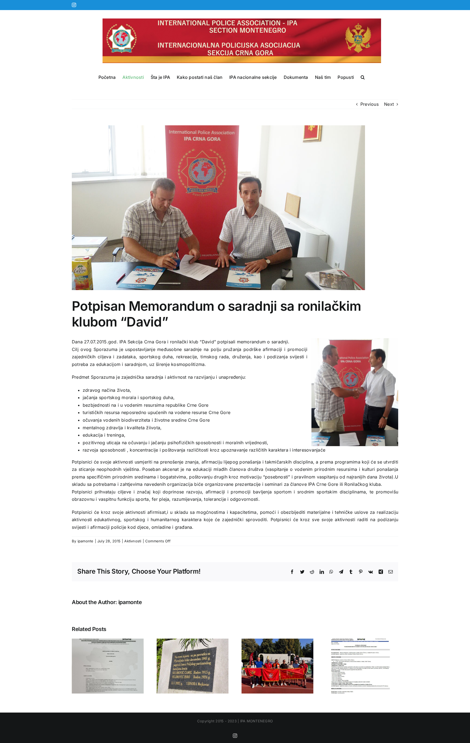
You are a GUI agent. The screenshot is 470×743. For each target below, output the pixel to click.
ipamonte (86, 541)
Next (389, 104)
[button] (363, 77)
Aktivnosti (132, 541)
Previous (369, 104)
